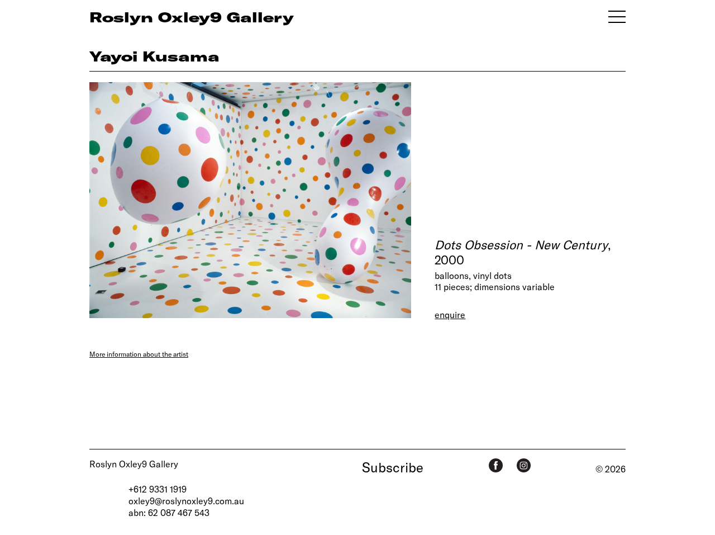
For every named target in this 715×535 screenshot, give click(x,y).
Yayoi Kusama (154, 56)
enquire (450, 314)
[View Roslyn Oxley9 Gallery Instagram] (524, 465)
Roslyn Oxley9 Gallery (133, 463)
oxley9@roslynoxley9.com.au (186, 500)
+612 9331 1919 (157, 489)
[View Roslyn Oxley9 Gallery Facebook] (496, 465)
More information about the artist (138, 354)
